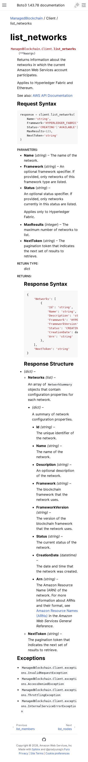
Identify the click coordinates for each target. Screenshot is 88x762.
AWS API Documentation (52, 95)
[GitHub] (44, 740)
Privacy (23, 753)
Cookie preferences (57, 753)
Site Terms (36, 753)
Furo (67, 749)
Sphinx (36, 749)
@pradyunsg (54, 749)
